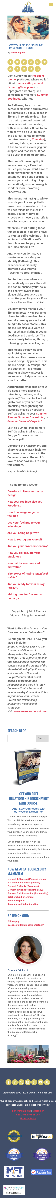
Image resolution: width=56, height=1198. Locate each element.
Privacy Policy (28, 1118)
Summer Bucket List (31, 417)
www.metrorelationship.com (31, 711)
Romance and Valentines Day (22, 904)
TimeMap (38, 139)
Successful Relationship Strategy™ (25, 925)
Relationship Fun (16, 900)
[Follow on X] (21, 1082)
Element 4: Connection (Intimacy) (25, 889)
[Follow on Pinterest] (34, 1082)
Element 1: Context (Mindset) (23, 879)
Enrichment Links (21, 1110)
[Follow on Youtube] (41, 1082)
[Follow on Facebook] (8, 1082)
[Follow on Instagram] (28, 1082)
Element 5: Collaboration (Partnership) (27, 893)
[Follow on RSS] (47, 1082)
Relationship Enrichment (20, 897)
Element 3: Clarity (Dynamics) (23, 886)
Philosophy (13, 921)
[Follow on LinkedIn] (15, 1082)
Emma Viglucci (18, 52)
